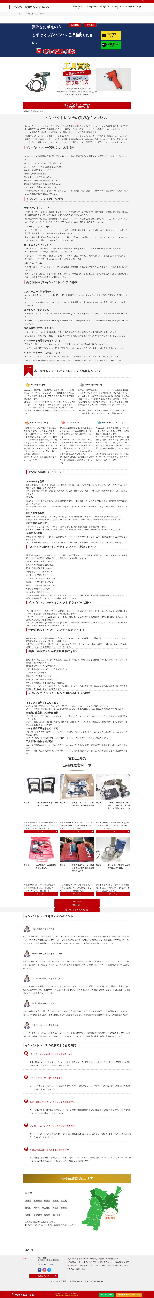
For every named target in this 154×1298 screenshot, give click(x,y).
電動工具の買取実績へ (77, 903)
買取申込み (104, 1262)
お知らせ (73, 1266)
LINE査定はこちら (112, 45)
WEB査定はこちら (112, 35)
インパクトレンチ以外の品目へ (77, 910)
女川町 (64, 1200)
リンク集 (125, 1266)
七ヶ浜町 (57, 1215)
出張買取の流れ (97, 1259)
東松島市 (38, 1200)
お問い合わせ (43, 1276)
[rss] (143, 1)
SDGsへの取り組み (77, 1269)
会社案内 (83, 1266)
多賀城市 (38, 1215)
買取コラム (95, 1266)
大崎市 (37, 1208)
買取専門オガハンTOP (78, 1259)
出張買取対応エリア (121, 1262)
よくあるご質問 (90, 1262)
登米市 (47, 1200)
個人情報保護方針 (110, 1266)
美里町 (56, 1208)
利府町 (64, 1208)
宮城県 (28, 1193)
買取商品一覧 (74, 1262)
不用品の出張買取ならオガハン (30, 7)
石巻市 (28, 1200)
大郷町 (28, 1215)
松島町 (56, 1200)
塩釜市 (47, 1215)
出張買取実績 (112, 1259)
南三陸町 (46, 1208)
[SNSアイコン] (39, 1270)
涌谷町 (28, 1208)
